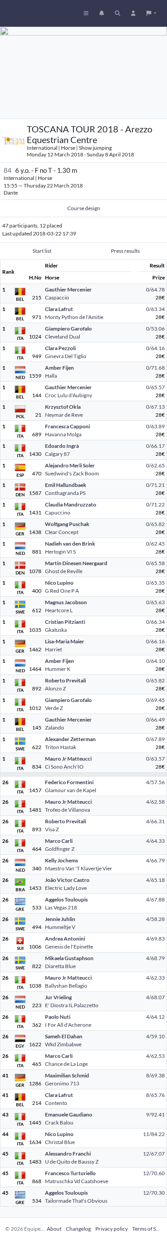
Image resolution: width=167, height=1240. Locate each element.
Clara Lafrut (59, 309)
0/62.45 (155, 543)
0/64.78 (155, 289)
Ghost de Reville (63, 571)
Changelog (78, 1228)
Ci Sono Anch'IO (64, 766)
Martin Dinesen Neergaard (76, 563)
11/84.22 (154, 1134)
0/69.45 (155, 700)
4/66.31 (155, 821)
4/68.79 (155, 958)
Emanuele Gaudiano (68, 1114)
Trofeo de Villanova (67, 809)
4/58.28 (155, 919)
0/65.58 (155, 563)
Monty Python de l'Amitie (74, 317)
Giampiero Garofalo (68, 328)
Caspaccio (57, 297)
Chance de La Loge (66, 1064)
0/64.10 (155, 661)
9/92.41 (155, 1114)
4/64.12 (155, 1016)
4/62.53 (155, 1056)
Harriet (53, 649)
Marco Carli (59, 840)
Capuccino (57, 512)
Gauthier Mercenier (68, 289)
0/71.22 (155, 504)
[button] (151, 13)
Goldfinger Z (59, 848)
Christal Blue (60, 1142)
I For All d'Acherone (68, 1024)
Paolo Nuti (57, 1016)
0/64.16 (155, 348)
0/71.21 (155, 485)
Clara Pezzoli (60, 348)
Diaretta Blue (60, 966)
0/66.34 (155, 621)
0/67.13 (155, 406)
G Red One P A (62, 590)
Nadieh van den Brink (70, 543)
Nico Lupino (59, 582)
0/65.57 (155, 387)
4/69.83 (155, 938)
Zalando (54, 727)
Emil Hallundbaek (65, 485)
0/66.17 (155, 446)
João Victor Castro (67, 880)
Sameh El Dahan (63, 1036)
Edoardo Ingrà (62, 446)
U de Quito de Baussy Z (71, 1161)
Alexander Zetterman (70, 739)
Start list (42, 250)
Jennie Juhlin (60, 919)
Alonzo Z (55, 688)
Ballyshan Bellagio (66, 985)
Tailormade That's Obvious (76, 1200)
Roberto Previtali (65, 680)
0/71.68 (155, 367)
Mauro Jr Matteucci (68, 758)
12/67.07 (154, 1153)
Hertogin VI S (60, 551)
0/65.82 (155, 524)
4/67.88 (155, 899)
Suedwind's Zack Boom (72, 473)
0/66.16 (155, 641)
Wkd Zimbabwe (63, 1044)
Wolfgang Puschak (67, 524)
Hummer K (57, 669)
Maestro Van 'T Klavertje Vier (78, 868)
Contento (56, 1103)
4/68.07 (155, 997)
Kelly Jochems (61, 860)
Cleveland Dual (62, 336)
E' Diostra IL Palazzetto (71, 1005)
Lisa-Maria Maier (64, 641)
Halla (51, 375)
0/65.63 (155, 602)
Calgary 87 (57, 454)
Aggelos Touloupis (66, 899)
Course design (83, 208)
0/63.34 (155, 309)
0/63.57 (155, 758)
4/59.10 (155, 1036)
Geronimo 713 (62, 1083)
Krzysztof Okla (63, 406)
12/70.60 (154, 1173)
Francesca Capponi (67, 426)
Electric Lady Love (66, 888)
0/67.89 (155, 739)
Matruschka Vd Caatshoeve (76, 1181)
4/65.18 (155, 880)
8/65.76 (155, 1095)
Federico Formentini (69, 782)
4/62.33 (155, 977)
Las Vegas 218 (61, 907)
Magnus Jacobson (66, 602)
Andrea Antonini (65, 938)
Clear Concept (61, 532)
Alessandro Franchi (68, 1153)
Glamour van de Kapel (70, 790)
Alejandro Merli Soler (70, 465)
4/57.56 (155, 782)
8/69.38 (155, 1075)
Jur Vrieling (58, 997)
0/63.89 (155, 426)
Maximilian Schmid (67, 1075)
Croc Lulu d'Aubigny (68, 395)
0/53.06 (155, 328)
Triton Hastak (60, 747)
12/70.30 (154, 1192)
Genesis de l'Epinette (69, 946)
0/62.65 (155, 465)
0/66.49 (155, 719)
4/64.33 (155, 840)
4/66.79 (155, 860)
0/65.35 (155, 582)
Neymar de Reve (64, 414)
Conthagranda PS (65, 493)
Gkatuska (56, 629)
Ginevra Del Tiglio (65, 356)
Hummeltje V (60, 927)
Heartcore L (59, 610)
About (54, 1228)
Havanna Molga (63, 434)
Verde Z (54, 708)
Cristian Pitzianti (65, 621)
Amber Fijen (59, 367)
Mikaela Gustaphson (69, 958)
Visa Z (52, 829)
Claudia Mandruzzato (70, 504)
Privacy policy (111, 1228)
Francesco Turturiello (70, 1173)
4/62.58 (155, 801)
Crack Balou (59, 1122)
